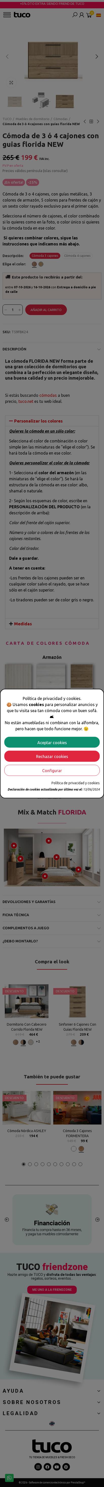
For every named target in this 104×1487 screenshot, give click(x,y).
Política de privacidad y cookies (75, 783)
